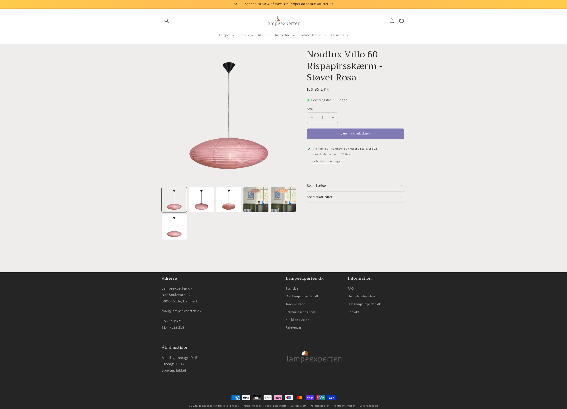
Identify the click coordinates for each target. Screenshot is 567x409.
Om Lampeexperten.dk (302, 296)
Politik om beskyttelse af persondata (264, 406)
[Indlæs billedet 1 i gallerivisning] (174, 199)
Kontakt (353, 312)
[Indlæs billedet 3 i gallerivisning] (228, 199)
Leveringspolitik (369, 406)
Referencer (293, 327)
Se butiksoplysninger (327, 161)
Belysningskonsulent (300, 312)
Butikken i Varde (297, 320)
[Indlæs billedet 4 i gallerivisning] (255, 199)
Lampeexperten (208, 406)
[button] (166, 20)
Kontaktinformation (345, 406)
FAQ (351, 288)
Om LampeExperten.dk (364, 304)
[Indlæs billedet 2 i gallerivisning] (201, 199)
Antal (310, 108)
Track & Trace (295, 304)
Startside (292, 288)
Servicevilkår (298, 406)
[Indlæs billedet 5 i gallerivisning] (283, 199)
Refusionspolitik (320, 406)
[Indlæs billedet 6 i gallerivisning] (174, 227)
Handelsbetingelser (361, 296)
